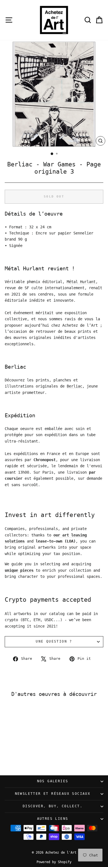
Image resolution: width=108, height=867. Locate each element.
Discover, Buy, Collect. (53, 806)
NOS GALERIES (52, 781)
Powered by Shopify (54, 862)
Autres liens (52, 819)
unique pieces (19, 570)
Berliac (74, 386)
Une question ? (54, 641)
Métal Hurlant (81, 281)
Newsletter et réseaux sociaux (53, 794)
